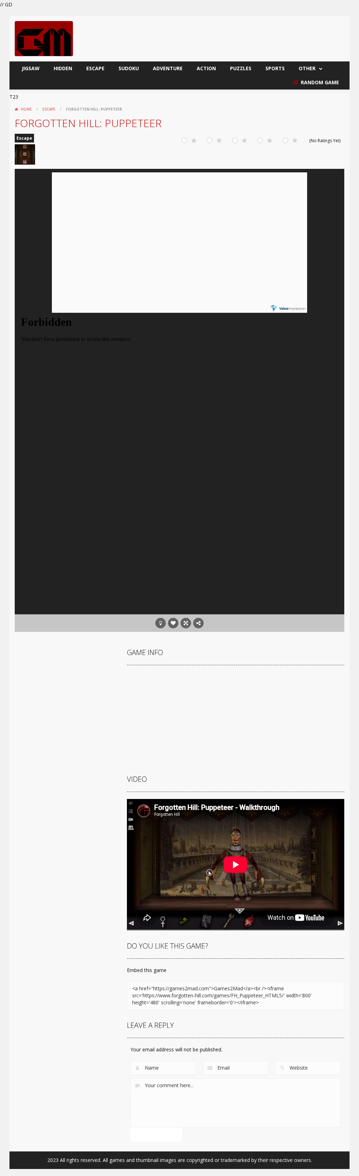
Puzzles (240, 68)
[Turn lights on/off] (160, 623)
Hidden (63, 68)
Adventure (168, 68)
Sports (275, 68)
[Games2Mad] (44, 38)
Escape (95, 68)
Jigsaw (31, 68)
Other (307, 68)
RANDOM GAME (319, 82)
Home (26, 109)
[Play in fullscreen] (186, 623)
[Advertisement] (179, 558)
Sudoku (128, 68)
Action (206, 68)
